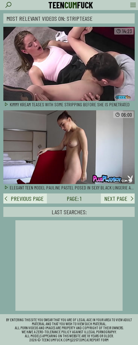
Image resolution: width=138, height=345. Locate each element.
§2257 (74, 339)
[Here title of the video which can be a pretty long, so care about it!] (69, 64)
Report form (99, 339)
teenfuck (70, 5)
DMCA (84, 339)
